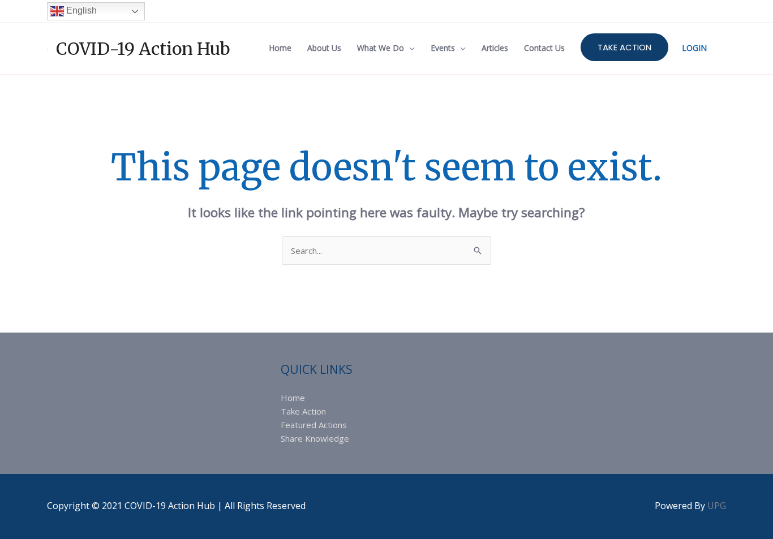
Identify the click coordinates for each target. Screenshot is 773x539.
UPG (716, 505)
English (80, 10)
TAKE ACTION (624, 47)
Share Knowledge (315, 438)
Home (293, 397)
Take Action (303, 411)
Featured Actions (314, 424)
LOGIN (694, 47)
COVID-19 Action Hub (143, 48)
